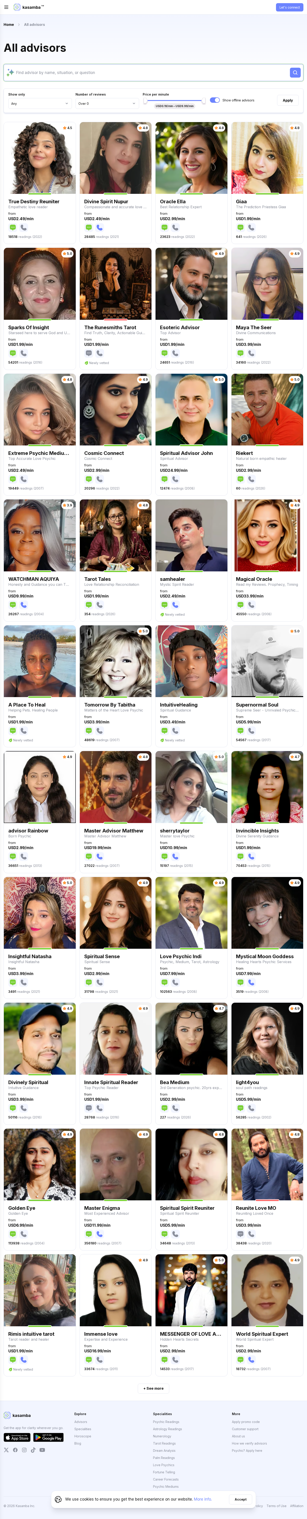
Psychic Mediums (166, 1486)
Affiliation (296, 1506)
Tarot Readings (164, 1443)
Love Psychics (163, 1465)
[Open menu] (6, 7)
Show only (16, 94)
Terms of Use (277, 1506)
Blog (77, 1443)
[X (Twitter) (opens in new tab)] (6, 1450)
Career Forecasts (166, 1479)
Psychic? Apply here (247, 1450)
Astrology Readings (167, 1429)
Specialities (82, 1429)
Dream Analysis (164, 1450)
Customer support (245, 1429)
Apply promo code (246, 1422)
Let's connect (290, 7)
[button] (40, 183)
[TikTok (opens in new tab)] (33, 1450)
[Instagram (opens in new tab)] (24, 1450)
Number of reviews (91, 94)
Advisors (80, 1422)
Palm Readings (164, 1458)
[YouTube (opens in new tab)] (42, 1450)
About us (238, 1436)
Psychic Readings (166, 1422)
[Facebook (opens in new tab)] (15, 1450)
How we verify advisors (249, 1443)
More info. (203, 1499)
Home (9, 24)
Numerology (162, 1436)
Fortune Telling (164, 1472)
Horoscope (82, 1436)
